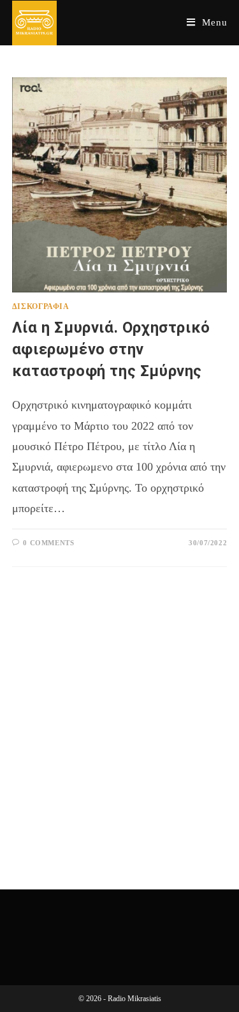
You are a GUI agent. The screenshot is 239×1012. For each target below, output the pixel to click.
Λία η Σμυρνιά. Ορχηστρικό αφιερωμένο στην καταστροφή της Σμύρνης (111, 349)
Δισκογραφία (40, 306)
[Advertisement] (119, 712)
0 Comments (48, 543)
